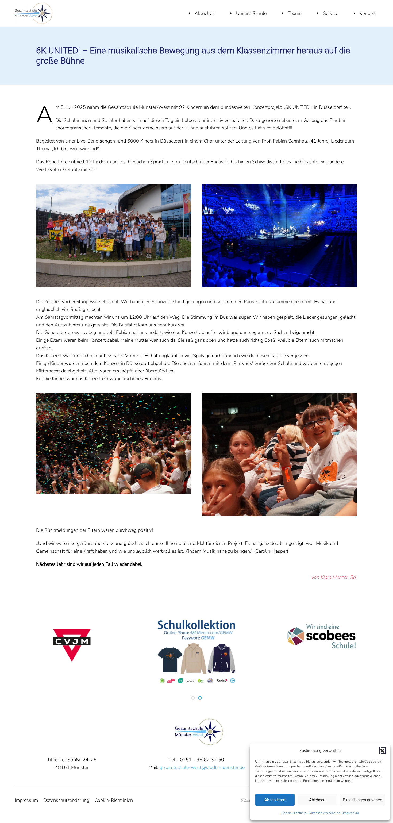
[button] (382, 750)
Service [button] (330, 13)
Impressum (351, 813)
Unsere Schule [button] (251, 13)
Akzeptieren (274, 800)
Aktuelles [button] (205, 13)
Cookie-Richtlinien (114, 800)
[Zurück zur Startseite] (34, 13)
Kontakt (367, 13)
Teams (295, 13)
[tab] (193, 698)
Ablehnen (317, 800)
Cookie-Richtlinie (294, 813)
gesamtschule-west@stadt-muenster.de (202, 767)
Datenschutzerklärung (324, 813)
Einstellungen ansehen (362, 800)
